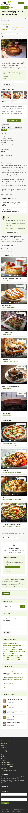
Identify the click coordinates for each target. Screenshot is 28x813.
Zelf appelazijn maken (12, 705)
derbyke (14, 217)
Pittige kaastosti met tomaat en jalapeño (14, 700)
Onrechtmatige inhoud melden (8, 770)
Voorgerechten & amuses (9, 647)
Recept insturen (5, 755)
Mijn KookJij (4, 751)
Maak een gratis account (13, 567)
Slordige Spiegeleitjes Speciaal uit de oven (15, 716)
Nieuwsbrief (4, 753)
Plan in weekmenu (18, 127)
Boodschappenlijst (5, 757)
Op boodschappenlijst (7, 127)
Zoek (23, 606)
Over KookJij (4, 743)
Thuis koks (3, 760)
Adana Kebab (6, 470)
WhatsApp (7, 33)
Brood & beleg (5, 361)
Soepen (18, 649)
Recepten (12, 18)
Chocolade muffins (7, 332)
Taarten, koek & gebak (6, 24)
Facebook (19, 811)
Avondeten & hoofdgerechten (8, 445)
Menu (5, 7)
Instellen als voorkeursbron (10, 537)
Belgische (21, 73)
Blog (2, 749)
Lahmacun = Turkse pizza (9, 443)
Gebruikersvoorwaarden (7, 764)
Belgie (4, 78)
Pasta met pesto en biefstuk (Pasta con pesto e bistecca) (15, 723)
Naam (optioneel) (5, 586)
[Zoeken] (25, 7)
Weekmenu (4, 758)
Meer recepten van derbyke (13, 232)
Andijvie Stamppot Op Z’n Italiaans (11, 524)
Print (3, 36)
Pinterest (13, 33)
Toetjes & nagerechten (8, 649)
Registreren (21, 2)
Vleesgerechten (18, 472)
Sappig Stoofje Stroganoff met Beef (15, 711)
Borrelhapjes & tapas (19, 651)
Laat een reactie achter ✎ (8, 84)
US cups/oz (10, 129)
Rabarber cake (6, 413)
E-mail (15, 586)
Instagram (13, 811)
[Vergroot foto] (3, 56)
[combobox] (16, 7)
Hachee (4, 497)
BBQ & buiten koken (8, 655)
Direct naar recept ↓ (7, 82)
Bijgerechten (6, 645)
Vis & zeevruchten (7, 651)
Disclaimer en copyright (7, 766)
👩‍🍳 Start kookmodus (14, 120)
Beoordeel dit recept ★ (19, 82)
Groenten (6, 657)
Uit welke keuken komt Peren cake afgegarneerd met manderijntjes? (11, 210)
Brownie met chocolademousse (10, 386)
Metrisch (4, 129)
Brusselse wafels (6, 305)
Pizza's (16, 445)
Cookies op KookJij (5, 762)
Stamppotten (17, 526)
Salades (5, 659)
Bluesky (8, 811)
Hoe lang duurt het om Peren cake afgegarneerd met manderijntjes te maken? (11, 204)
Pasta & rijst (18, 655)
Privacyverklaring (5, 768)
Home (8, 18)
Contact (3, 745)
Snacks (4, 307)
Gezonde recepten (15, 659)
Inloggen (14, 2)
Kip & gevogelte (15, 657)
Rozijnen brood (6, 359)
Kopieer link (19, 33)
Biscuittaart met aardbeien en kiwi (11, 278)
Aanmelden (6, 593)
